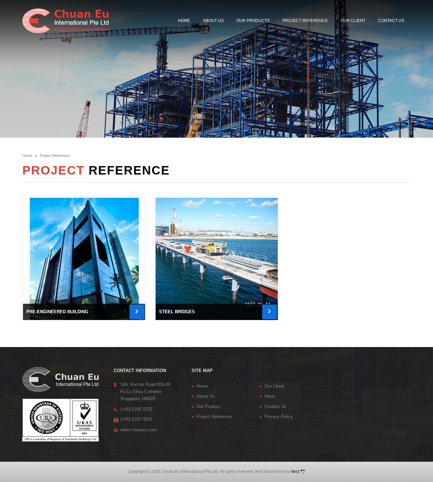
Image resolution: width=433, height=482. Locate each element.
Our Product (208, 406)
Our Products (253, 20)
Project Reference (305, 20)
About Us (213, 20)
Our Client (353, 20)
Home (184, 20)
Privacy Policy (279, 416)
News (270, 396)
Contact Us (391, 20)
